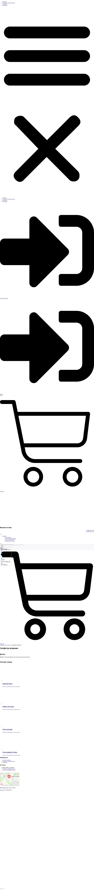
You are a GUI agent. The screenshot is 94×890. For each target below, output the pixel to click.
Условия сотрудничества (9, 2)
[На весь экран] (1, 888)
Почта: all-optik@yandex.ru (9, 770)
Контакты (5, 5)
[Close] (0, 543)
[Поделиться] (3, 888)
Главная (5, 1)
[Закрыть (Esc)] (4, 888)
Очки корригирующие (10, 538)
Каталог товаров (7, 760)
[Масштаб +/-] (0, 888)
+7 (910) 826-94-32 (90, 531)
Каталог (4, 536)
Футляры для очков (10, 541)
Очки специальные (10, 539)
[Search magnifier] (2, 547)
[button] (47, 101)
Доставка (5, 4)
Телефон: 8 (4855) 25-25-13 (9, 768)
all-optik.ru (2, 790)
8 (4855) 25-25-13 (90, 530)
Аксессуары (8, 537)
